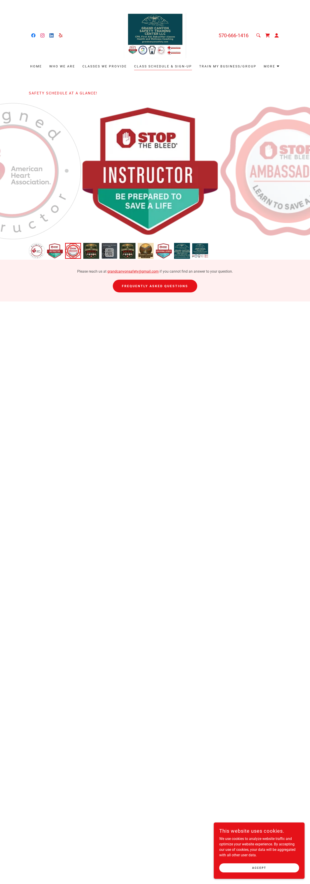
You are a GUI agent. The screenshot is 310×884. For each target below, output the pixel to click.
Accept (259, 867)
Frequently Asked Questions (155, 286)
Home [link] (36, 66)
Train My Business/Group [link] (227, 66)
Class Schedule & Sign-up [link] (163, 66)
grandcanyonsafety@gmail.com (133, 271)
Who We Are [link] (62, 66)
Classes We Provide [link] (104, 66)
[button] (276, 35)
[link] (33, 35)
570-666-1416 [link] (233, 35)
